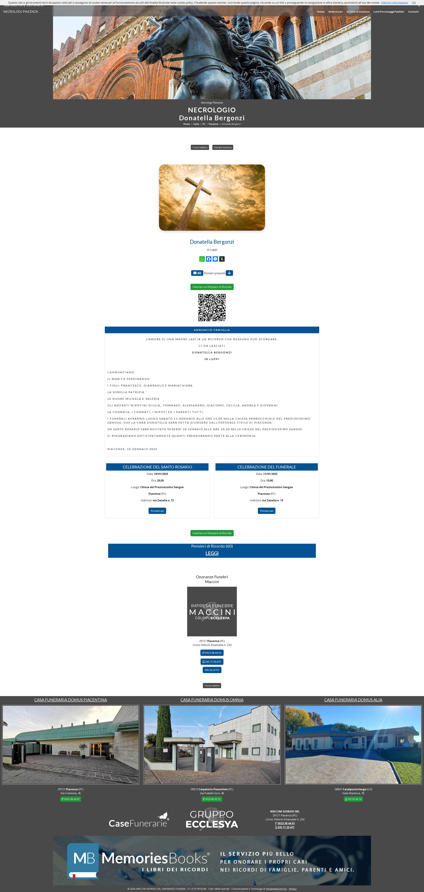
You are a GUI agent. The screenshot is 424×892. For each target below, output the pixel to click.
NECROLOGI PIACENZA (20, 11)
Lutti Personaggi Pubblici (388, 11)
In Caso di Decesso (358, 11)
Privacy (292, 888)
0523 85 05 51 (213, 799)
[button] (212, 553)
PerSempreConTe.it (276, 888)
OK (414, 2)
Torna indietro (200, 147)
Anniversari (335, 11)
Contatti (413, 11)
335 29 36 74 (354, 799)
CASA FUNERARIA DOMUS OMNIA (212, 699)
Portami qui (157, 510)
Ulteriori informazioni (394, 2)
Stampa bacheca (223, 147)
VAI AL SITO (212, 669)
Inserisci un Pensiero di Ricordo (212, 287)
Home (320, 11)
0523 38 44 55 (34, 5)
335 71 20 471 (212, 661)
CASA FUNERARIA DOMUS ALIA (353, 699)
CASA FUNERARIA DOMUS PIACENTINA (70, 699)
